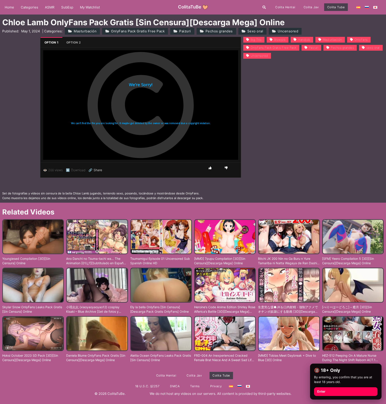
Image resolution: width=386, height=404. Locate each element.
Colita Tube (336, 7)
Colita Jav (311, 7)
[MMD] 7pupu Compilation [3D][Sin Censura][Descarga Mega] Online (219, 261)
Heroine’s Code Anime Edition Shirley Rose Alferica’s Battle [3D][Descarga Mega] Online (224, 309)
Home (9, 7)
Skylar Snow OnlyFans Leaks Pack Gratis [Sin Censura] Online (32, 309)
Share (95, 170)
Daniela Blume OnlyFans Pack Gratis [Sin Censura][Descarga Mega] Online (95, 358)
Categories (29, 7)
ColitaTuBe (189, 7)
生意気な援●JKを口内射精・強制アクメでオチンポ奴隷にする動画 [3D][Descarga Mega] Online (288, 309)
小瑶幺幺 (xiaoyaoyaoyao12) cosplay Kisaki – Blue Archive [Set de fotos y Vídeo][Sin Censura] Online (93, 309)
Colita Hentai (285, 7)
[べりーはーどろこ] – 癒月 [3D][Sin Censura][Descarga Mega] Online (347, 309)
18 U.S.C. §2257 (147, 386)
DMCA (175, 386)
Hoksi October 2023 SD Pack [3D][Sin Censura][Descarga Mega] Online (30, 358)
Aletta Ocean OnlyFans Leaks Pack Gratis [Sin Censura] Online (160, 358)
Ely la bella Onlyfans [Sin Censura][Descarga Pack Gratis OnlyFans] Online (159, 309)
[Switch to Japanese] (375, 7)
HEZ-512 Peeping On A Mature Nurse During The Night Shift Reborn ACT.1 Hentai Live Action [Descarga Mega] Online (349, 358)
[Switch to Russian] (367, 7)
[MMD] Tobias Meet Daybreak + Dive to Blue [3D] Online (287, 358)
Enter (321, 391)
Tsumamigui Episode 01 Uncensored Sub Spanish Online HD (160, 261)
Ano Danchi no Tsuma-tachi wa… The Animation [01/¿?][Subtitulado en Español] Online (96, 261)
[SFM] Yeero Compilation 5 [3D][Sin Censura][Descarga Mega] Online (348, 261)
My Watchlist (90, 7)
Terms (195, 386)
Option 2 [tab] (73, 42)
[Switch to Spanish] (358, 7)
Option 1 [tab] (51, 42)
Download (75, 170)
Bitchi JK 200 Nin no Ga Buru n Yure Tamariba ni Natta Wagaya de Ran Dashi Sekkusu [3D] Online (287, 261)
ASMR (50, 7)
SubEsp (67, 7)
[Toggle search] (264, 7)
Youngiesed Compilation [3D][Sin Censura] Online (26, 261)
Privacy (216, 386)
